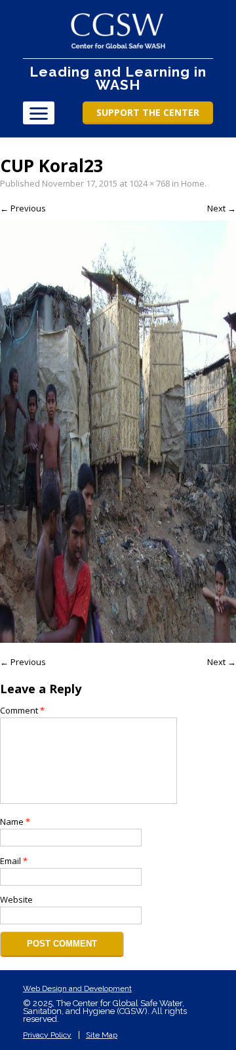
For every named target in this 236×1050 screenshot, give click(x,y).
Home (193, 183)
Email (14, 861)
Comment (22, 710)
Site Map (101, 1035)
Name (15, 821)
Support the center (147, 112)
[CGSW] (118, 30)
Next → (221, 208)
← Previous (23, 208)
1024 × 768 (149, 183)
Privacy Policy (47, 1035)
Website (16, 899)
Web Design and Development (77, 988)
